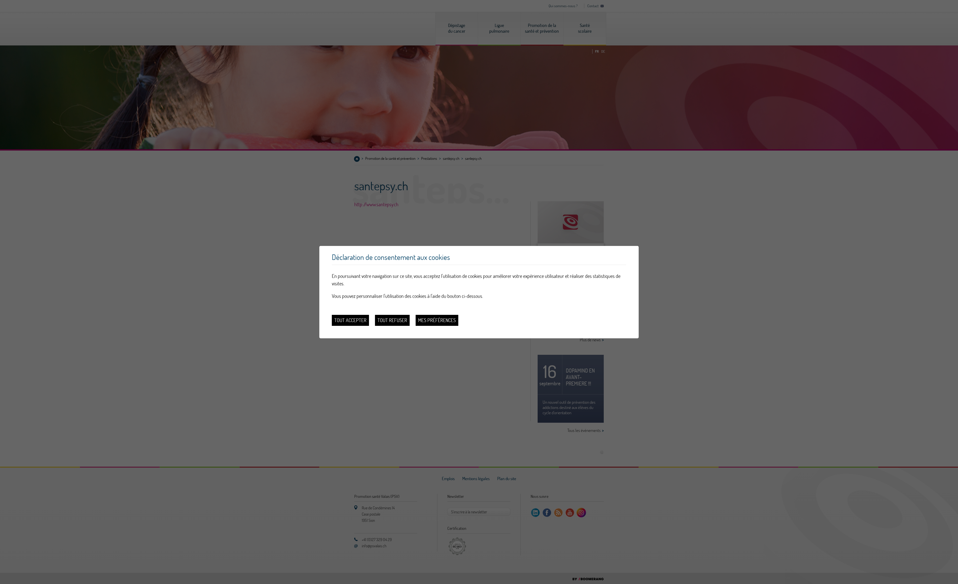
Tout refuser (392, 320)
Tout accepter (350, 320)
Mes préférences (437, 320)
